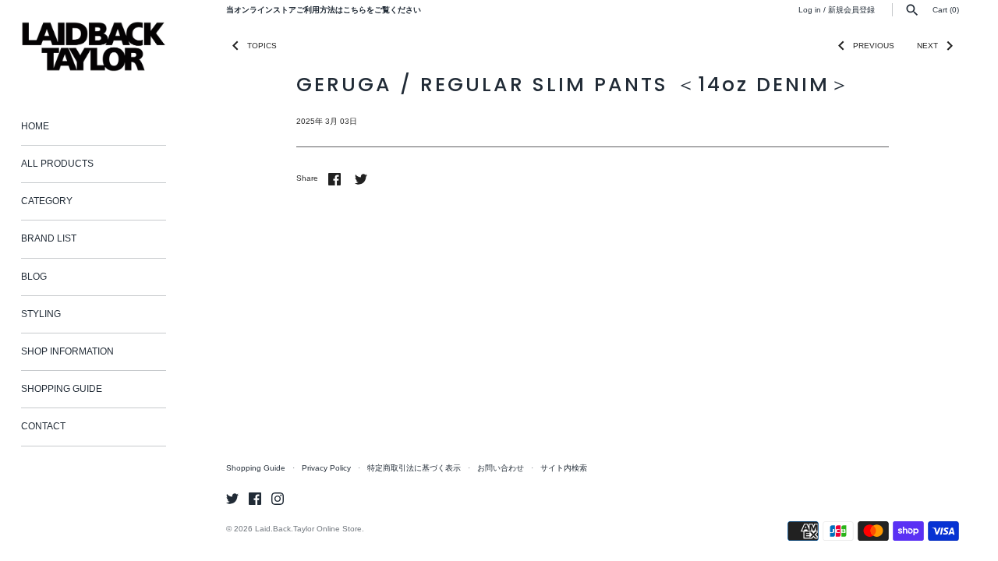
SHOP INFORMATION (67, 351)
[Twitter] (232, 498)
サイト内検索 (563, 468)
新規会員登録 (851, 9)
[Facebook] (255, 498)
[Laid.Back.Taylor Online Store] (93, 46)
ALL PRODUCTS (57, 163)
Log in (809, 9)
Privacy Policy (326, 468)
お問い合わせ (500, 468)
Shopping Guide (255, 468)
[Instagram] (277, 498)
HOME (35, 126)
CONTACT (43, 426)
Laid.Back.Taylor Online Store (308, 528)
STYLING (41, 314)
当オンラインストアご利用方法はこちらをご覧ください (323, 9)
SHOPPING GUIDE (61, 388)
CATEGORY (47, 201)
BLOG (34, 276)
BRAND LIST (48, 238)
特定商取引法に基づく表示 (414, 468)
